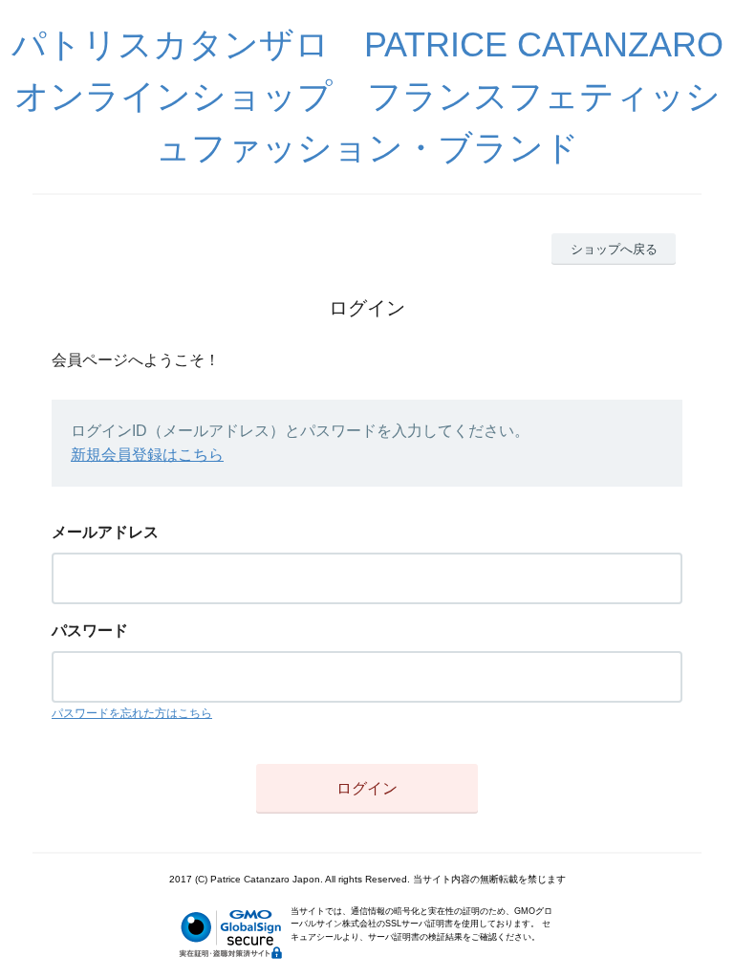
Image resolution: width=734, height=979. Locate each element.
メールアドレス (105, 532)
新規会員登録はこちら (147, 454)
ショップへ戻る (614, 249)
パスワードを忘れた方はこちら (132, 713)
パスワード (90, 630)
